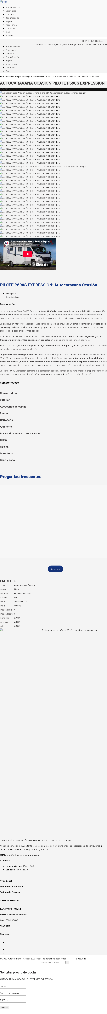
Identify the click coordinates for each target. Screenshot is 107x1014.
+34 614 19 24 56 (99, 44)
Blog (8, 32)
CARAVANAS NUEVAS (10, 909)
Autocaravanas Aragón (58, 374)
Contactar (55, 569)
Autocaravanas (13, 7)
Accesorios (11, 25)
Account (10, 35)
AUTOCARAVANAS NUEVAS (13, 914)
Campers (10, 14)
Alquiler (9, 21)
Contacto (10, 28)
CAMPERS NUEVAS (9, 920)
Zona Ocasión (12, 18)
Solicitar (4, 1007)
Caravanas (11, 11)
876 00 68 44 (96, 41)
